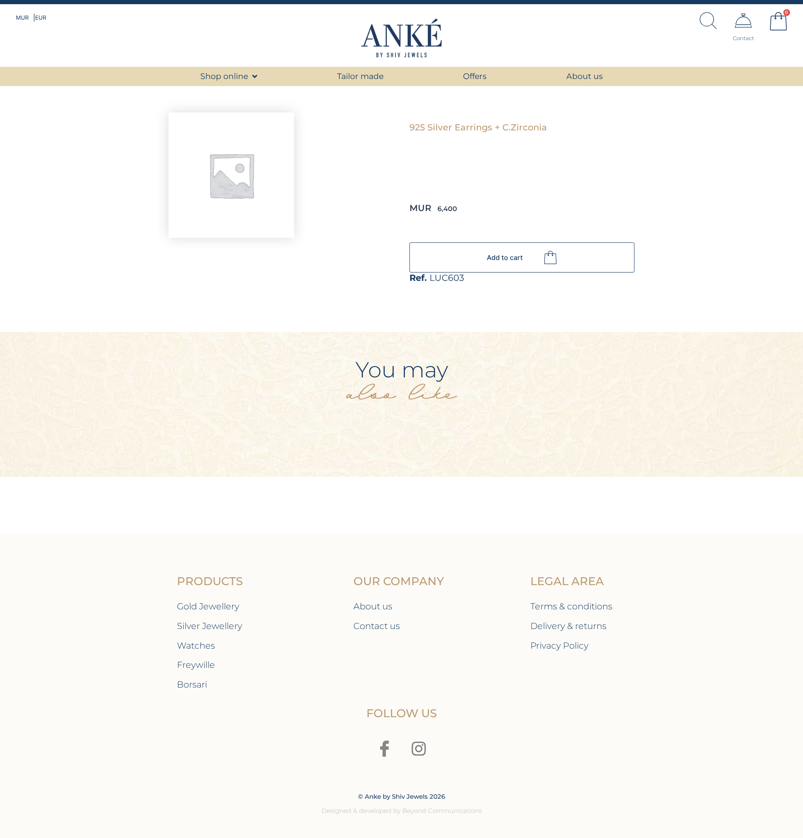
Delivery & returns (568, 626)
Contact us (376, 626)
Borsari (192, 684)
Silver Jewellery (209, 626)
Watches (196, 645)
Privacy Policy (559, 645)
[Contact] (743, 20)
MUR (22, 17)
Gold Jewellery (208, 606)
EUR (40, 17)
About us (372, 606)
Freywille (196, 665)
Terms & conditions (571, 606)
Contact (743, 38)
